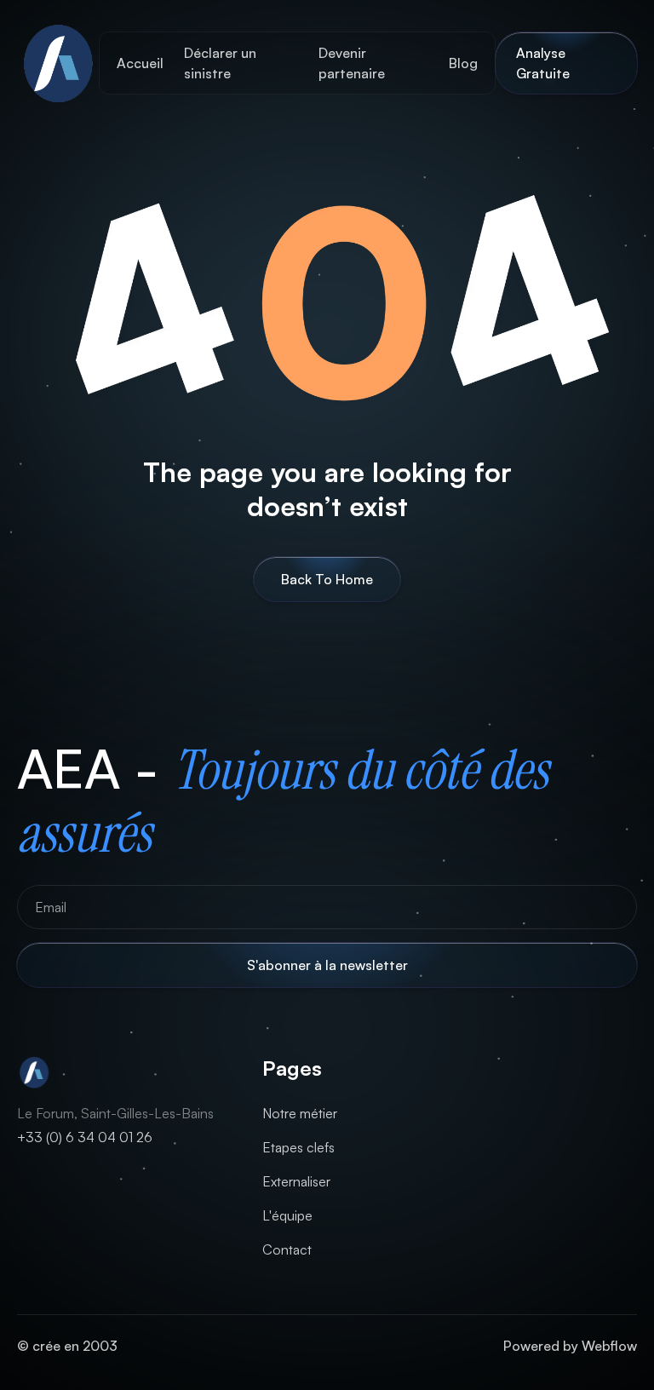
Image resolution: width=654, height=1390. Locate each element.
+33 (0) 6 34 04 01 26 (84, 1137)
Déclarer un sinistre (220, 63)
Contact (287, 1249)
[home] (58, 63)
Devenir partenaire (351, 63)
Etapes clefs (298, 1147)
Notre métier (299, 1113)
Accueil (140, 63)
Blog (463, 63)
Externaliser (296, 1181)
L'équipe (287, 1215)
